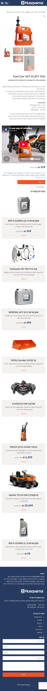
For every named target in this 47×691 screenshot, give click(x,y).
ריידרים (9, 175)
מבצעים (39, 632)
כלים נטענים (38, 617)
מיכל (36, 177)
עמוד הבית (42, 12)
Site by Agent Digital (23, 685)
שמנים (27, 12)
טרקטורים (42, 175)
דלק (40, 177)
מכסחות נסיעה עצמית (18, 175)
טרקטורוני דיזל (8, 173)
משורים (39, 620)
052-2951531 (31, 607)
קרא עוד (23, 235)
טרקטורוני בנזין (17, 173)
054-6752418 (31, 605)
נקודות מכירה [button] (39, 187)
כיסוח (37, 175)
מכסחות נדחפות (30, 175)
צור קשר (41, 182)
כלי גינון (39, 623)
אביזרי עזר (34, 12)
